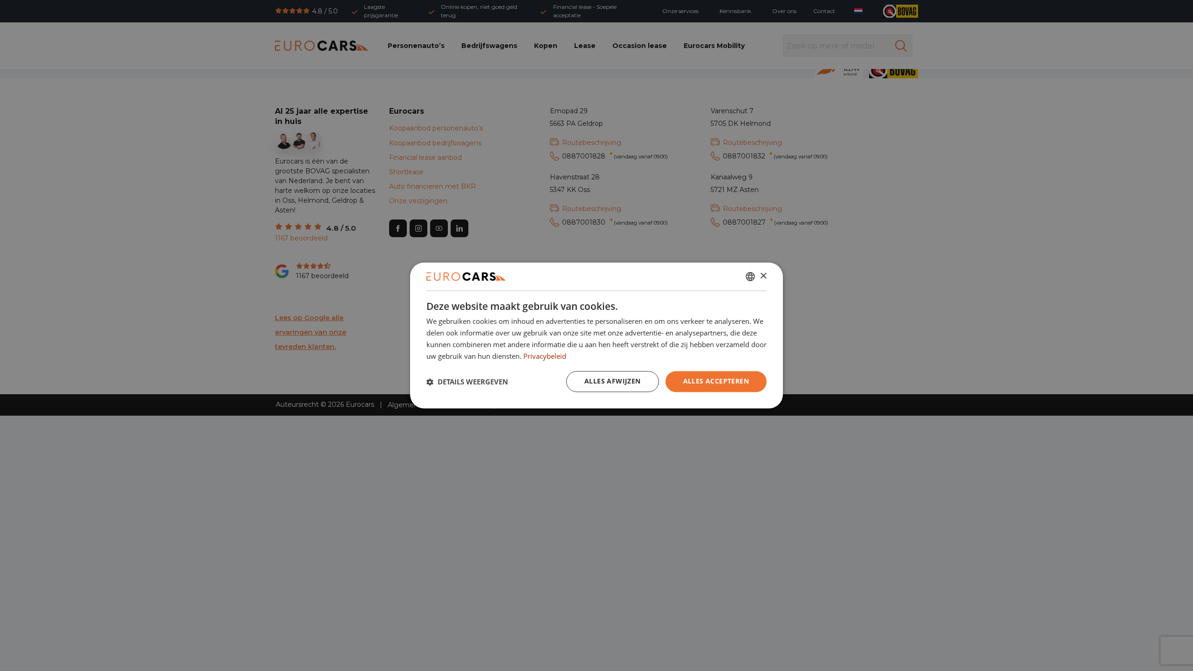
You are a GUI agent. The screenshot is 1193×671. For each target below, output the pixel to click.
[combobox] (750, 276)
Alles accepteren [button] (716, 381)
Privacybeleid (544, 356)
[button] (467, 382)
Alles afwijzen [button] (612, 381)
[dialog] (596, 335)
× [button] (763, 276)
